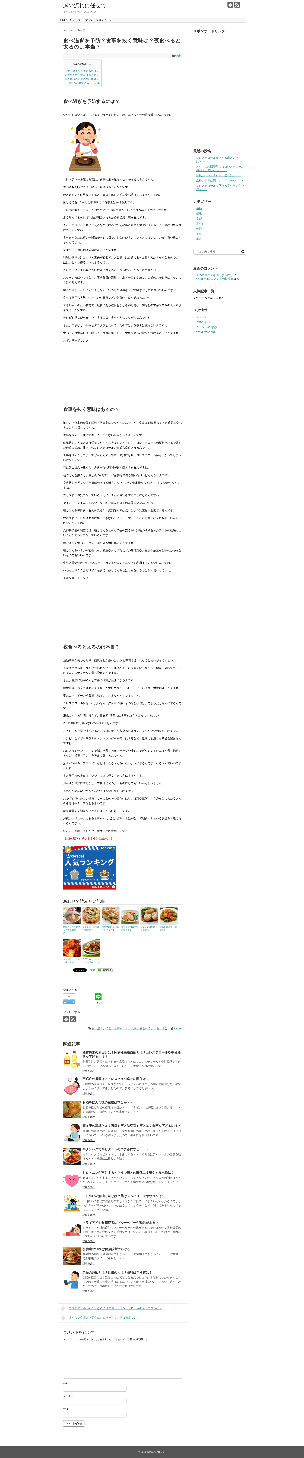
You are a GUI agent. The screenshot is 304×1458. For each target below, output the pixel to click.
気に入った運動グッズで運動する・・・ (71, 930)
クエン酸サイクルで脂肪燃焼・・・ (71, 961)
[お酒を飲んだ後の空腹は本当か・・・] (72, 1109)
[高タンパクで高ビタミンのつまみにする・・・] (72, 1156)
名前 (67, 1383)
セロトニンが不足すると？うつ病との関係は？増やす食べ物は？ (128, 1172)
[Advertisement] (123, 370)
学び (199, 218)
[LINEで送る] (105, 969)
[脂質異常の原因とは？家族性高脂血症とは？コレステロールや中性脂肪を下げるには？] (72, 1059)
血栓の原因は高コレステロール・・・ (220, 180)
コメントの (206, 327)
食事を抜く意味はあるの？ (82, 74)
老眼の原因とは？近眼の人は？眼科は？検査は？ (117, 1272)
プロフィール (103, 19)
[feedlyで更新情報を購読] (230, 5)
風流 (199, 238)
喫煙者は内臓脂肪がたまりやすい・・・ (110, 930)
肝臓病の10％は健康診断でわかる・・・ (111, 1249)
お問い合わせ (67, 19)
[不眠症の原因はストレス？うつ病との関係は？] (72, 1086)
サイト (67, 1408)
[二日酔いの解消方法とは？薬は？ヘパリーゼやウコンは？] (72, 1203)
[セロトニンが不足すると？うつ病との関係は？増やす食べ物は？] (72, 1180)
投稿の (203, 321)
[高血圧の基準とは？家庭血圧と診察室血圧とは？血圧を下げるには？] (72, 1133)
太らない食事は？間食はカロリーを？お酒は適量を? (102, 1317)
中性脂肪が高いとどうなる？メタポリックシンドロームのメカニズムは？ (115, 1308)
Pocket (92, 969)
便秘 (199, 208)
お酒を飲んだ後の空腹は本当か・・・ (109, 1102)
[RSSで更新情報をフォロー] (237, 5)
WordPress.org (205, 331)
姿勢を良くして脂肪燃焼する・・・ (91, 928)
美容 (199, 233)
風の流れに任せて (84, 5)
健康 (178, 55)
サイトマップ (85, 19)
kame (177, 1028)
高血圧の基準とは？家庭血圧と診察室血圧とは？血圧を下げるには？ (132, 1126)
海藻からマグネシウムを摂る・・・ (91, 961)
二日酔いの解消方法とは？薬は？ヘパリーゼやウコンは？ (124, 1196)
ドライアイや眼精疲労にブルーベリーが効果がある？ (121, 1222)
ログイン (201, 316)
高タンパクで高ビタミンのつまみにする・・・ (116, 1149)
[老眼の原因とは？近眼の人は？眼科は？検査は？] (72, 1280)
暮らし (200, 223)
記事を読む (89, 1071)
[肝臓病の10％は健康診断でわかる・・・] (72, 1256)
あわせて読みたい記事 (84, 83)
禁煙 (199, 228)
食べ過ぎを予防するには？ (82, 70)
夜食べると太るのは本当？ (82, 79)
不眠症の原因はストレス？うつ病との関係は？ (116, 1079)
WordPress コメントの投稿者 (214, 278)
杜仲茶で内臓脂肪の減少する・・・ (129, 928)
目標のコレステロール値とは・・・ (218, 175)
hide (88, 64)
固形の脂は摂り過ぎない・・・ (168, 928)
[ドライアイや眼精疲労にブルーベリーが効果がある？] (72, 1230)
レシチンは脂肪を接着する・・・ (149, 928)
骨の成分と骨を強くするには (214, 275)
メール (68, 1396)
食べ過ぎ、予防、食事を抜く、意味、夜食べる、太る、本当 (130, 1028)
